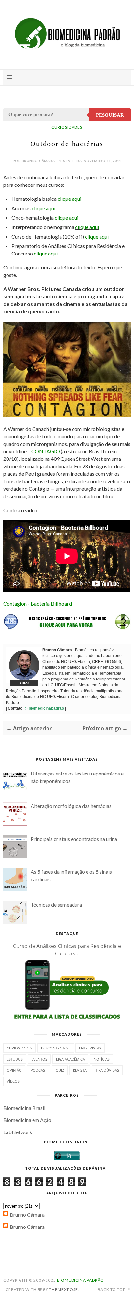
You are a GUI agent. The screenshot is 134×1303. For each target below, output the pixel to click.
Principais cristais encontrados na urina (74, 839)
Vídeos (13, 1081)
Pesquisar (110, 114)
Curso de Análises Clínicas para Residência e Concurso (67, 949)
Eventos (39, 1059)
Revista (80, 1070)
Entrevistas (90, 1048)
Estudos (15, 1059)
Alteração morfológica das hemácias (71, 806)
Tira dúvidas (107, 1070)
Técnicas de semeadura (56, 904)
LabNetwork (17, 1132)
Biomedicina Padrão (80, 1280)
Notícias (102, 1059)
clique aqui (69, 199)
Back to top (112, 1289)
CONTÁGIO (45, 451)
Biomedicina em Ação (27, 1120)
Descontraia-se (55, 1048)
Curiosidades (66, 127)
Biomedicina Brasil (24, 1108)
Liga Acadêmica (70, 1059)
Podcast (39, 1070)
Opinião (14, 1070)
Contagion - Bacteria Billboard (37, 603)
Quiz (60, 1070)
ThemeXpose (63, 1289)
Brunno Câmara (27, 1215)
